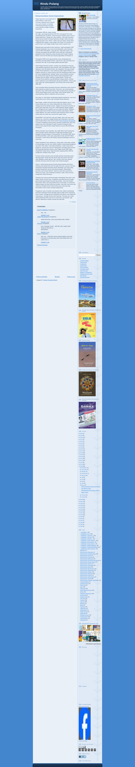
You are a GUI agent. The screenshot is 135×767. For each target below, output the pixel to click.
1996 (81, 522)
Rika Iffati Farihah (84, 277)
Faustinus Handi (84, 269)
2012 (81, 460)
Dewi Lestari (83, 265)
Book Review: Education (86, 558)
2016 (81, 452)
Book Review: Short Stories (87, 577)
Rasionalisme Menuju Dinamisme (91, 172)
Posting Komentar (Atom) (50, 280)
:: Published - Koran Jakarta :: (88, 540)
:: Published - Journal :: (86, 537)
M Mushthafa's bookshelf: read (90, 623)
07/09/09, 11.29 (45, 242)
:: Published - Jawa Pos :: (86, 535)
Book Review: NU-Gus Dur (87, 568)
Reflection (83, 613)
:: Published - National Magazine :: (89, 547)
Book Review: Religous (86, 573)
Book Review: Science (86, 575)
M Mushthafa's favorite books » (93, 643)
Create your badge (83, 740)
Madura (82, 603)
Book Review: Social (85, 578)
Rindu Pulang (49, 3)
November (84, 469)
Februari (83, 495)
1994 (81, 526)
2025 (81, 435)
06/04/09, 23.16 (45, 232)
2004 (81, 507)
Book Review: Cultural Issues (88, 553)
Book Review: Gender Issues (87, 562)
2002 (81, 511)
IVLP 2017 (83, 598)
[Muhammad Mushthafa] (85, 739)
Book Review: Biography (86, 552)
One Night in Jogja (86, 488)
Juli (82, 477)
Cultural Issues (84, 583)
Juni (82, 479)
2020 (81, 445)
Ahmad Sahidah (84, 260)
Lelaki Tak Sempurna (43, 216)
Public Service (84, 611)
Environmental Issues (86, 590)
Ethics (82, 591)
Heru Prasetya (84, 270)
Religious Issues (84, 615)
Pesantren (83, 606)
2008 (81, 499)
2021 (81, 443)
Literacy (74, 201)
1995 (81, 524)
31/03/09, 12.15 (45, 215)
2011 (81, 462)
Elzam (39, 233)
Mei (82, 481)
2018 (81, 449)
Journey (82, 600)
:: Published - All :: (85, 533)
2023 (81, 439)
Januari (83, 497)
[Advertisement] (55, 262)
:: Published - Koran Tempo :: (87, 543)
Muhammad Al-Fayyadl (86, 274)
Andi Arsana (83, 262)
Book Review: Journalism (87, 565)
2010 (81, 464)
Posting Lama (71, 276)
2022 (81, 441)
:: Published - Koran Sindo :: (87, 542)
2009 (81, 466)
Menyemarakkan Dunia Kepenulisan (50, 16)
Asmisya (39, 223)
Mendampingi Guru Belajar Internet (90, 490)
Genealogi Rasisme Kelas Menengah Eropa (93, 162)
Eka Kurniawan (84, 267)
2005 (81, 505)
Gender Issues (84, 596)
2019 (81, 447)
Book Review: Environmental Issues (89, 560)
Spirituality (83, 620)
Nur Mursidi (83, 275)
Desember (84, 467)
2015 (81, 454)
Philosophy (83, 608)
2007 (81, 501)
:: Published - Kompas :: (86, 538)
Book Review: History (86, 563)
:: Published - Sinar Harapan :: (88, 548)
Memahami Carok (91, 106)
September (84, 473)
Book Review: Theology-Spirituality (89, 580)
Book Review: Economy (86, 557)
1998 (81, 518)
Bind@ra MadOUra (42, 210)
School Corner (84, 616)
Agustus (83, 475)
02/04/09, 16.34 (45, 222)
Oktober (83, 471)
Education (83, 588)
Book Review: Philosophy (87, 570)
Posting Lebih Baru (41, 276)
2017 (81, 450)
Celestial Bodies (84, 581)
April (82, 483)
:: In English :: (83, 532)
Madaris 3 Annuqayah (86, 272)
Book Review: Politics (86, 572)
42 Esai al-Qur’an (90, 182)
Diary (81, 587)
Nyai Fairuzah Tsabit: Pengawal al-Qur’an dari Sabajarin (92, 85)
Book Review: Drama (85, 555)
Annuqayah (83, 264)
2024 (81, 437)
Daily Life (82, 585)
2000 (81, 514)
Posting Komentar (42, 245)
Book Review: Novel (85, 567)
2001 (81, 512)
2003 (81, 509)
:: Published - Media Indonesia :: (88, 545)
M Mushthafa (92, 15)
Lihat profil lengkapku (85, 48)
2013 (81, 458)
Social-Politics (84, 618)
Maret (82, 485)
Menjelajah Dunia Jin (91, 95)
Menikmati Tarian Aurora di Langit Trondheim (93, 139)
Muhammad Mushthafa (84, 706)
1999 (81, 516)
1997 (81, 520)
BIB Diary (82, 550)
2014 (81, 456)
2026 (81, 433)
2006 (81, 503)
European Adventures (86, 593)
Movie (81, 605)
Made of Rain (84, 492)
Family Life (83, 595)
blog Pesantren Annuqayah (67, 120)
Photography (83, 610)
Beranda (57, 276)
